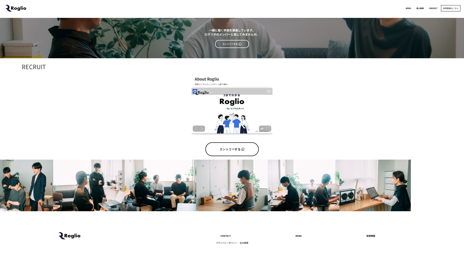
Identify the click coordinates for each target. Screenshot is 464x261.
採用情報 (370, 235)
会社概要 (244, 242)
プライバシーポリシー (226, 242)
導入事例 (420, 8)
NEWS (298, 235)
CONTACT (225, 235)
